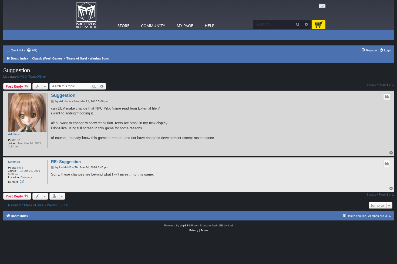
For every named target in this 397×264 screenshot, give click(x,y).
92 (18, 139)
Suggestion (16, 70)
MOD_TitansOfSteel (33, 76)
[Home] (86, 15)
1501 (20, 167)
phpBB (184, 225)
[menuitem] (32, 50)
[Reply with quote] (386, 96)
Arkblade (14, 134)
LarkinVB (14, 161)
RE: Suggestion (66, 161)
